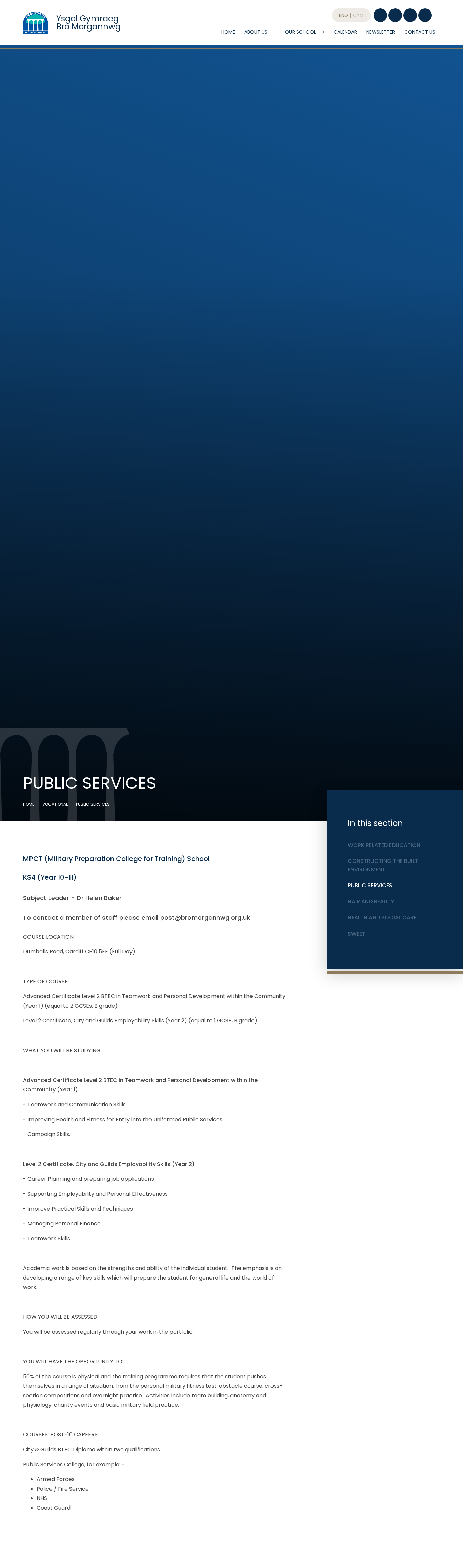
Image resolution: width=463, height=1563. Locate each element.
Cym (358, 15)
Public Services (93, 804)
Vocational (55, 804)
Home (28, 804)
